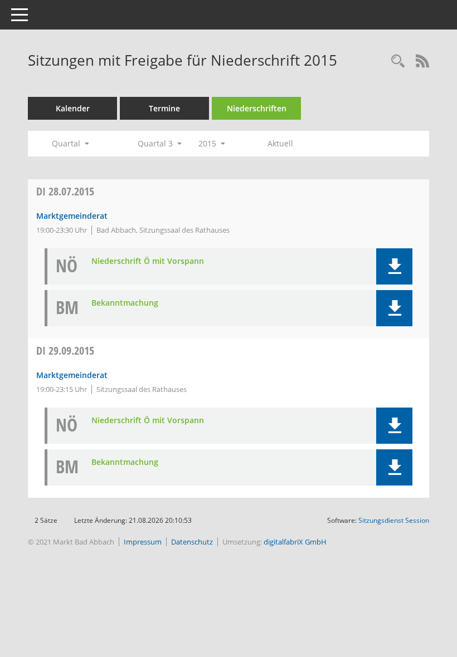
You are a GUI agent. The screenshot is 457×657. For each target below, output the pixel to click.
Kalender (73, 108)
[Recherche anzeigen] (398, 61)
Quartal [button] (67, 143)
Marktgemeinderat (72, 215)
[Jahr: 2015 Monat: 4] (110, 144)
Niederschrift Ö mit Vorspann (147, 261)
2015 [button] (208, 143)
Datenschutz (192, 542)
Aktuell (280, 143)
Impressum (143, 542)
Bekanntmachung (124, 303)
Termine (164, 108)
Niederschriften (256, 108)
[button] (394, 266)
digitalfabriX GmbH (295, 542)
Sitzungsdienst (393, 520)
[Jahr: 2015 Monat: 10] (246, 144)
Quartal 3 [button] (156, 143)
